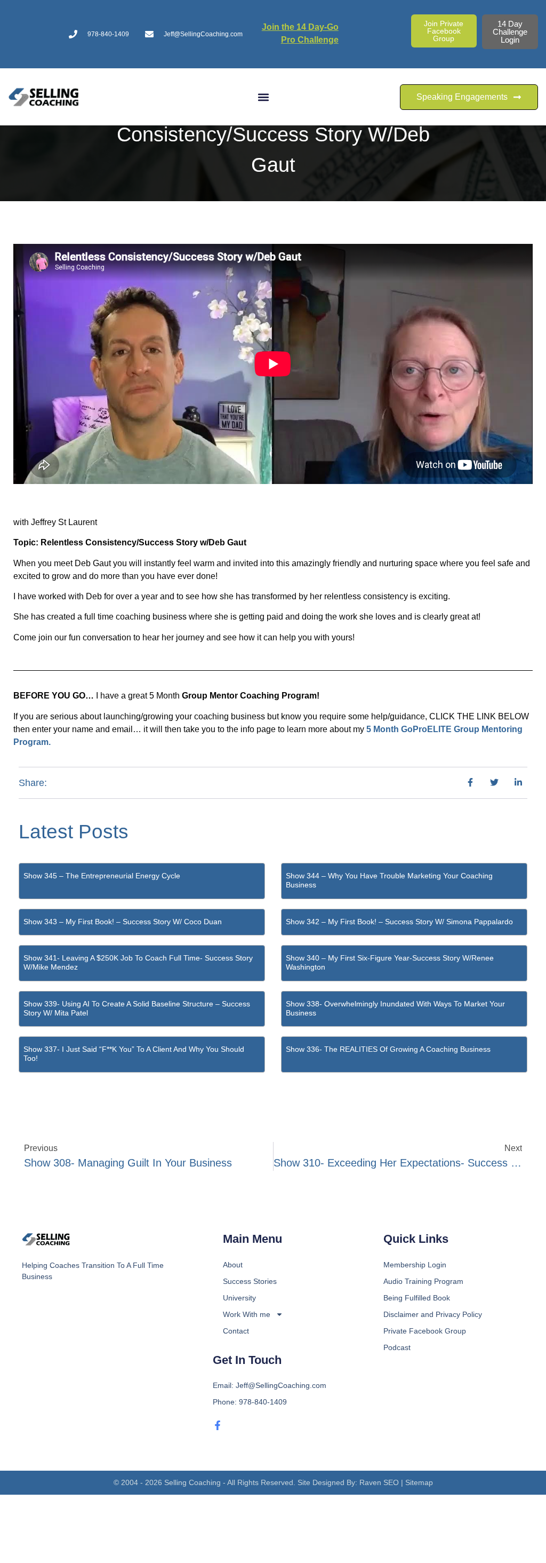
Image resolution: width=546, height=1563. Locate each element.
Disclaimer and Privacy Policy (432, 1314)
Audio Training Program (423, 1281)
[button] (263, 97)
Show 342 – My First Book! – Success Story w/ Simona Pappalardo (399, 921)
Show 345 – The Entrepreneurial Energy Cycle (101, 875)
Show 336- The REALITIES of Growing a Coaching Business (388, 1049)
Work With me (246, 1314)
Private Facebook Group (424, 1331)
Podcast (397, 1347)
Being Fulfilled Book (416, 1298)
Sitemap (419, 1482)
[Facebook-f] (217, 1425)
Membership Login (414, 1264)
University (239, 1298)
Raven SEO (379, 1482)
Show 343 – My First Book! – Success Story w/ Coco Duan (122, 921)
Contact (236, 1331)
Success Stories (250, 1281)
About (233, 1264)
